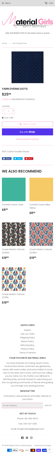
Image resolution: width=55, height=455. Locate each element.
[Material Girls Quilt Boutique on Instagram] (31, 438)
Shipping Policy (27, 337)
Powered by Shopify (42, 445)
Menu (8, 3)
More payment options (27, 139)
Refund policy (27, 345)
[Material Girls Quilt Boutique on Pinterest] (27, 438)
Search (27, 330)
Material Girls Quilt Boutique (20, 445)
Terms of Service (27, 352)
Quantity (6, 106)
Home (4, 43)
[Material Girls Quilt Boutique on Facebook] (22, 438)
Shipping (6, 99)
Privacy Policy (27, 348)
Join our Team (27, 333)
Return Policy (27, 341)
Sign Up (48, 405)
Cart (50, 3)
